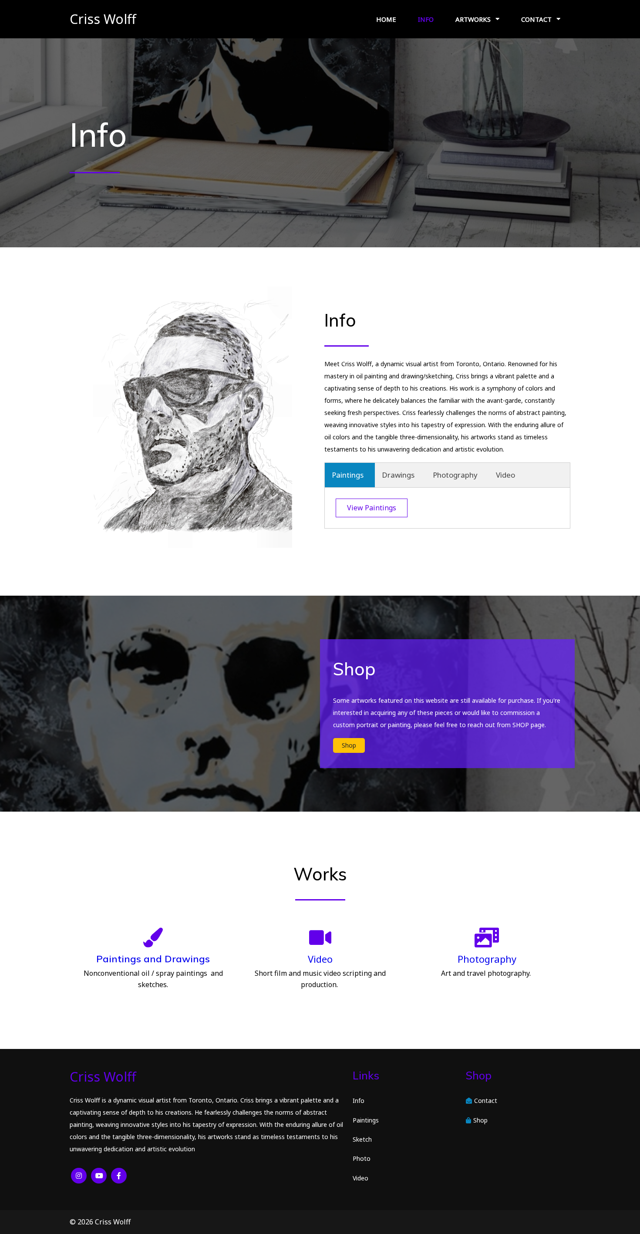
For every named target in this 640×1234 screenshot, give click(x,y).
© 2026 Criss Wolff (100, 1222)
